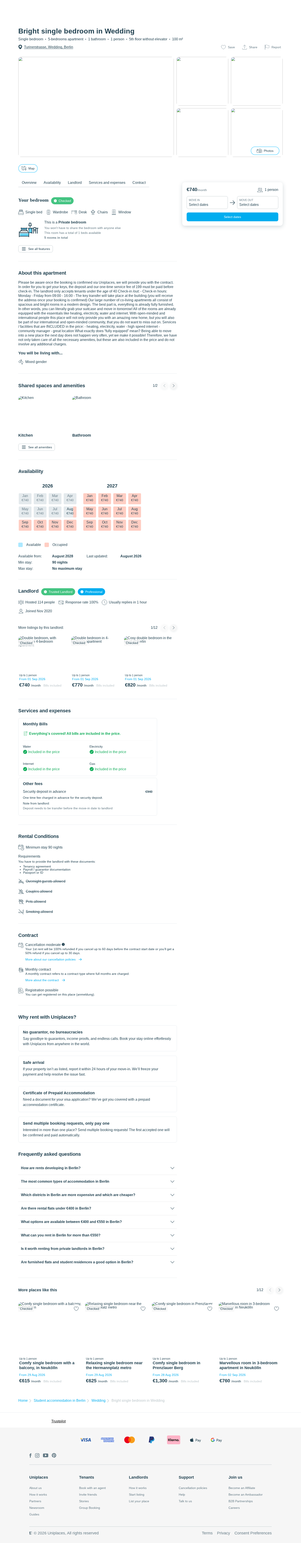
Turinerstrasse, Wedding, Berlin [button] (48, 47)
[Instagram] (37, 1455)
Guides (34, 1514)
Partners (35, 1501)
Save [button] (231, 47)
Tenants (86, 1477)
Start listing (136, 1494)
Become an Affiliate (242, 1487)
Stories (84, 1501)
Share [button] (253, 47)
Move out (246, 200)
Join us (235, 1477)
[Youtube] (45, 1456)
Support (186, 1477)
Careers (234, 1507)
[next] (61, 654)
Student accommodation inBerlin (59, 1400)
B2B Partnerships (241, 1501)
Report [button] (276, 47)
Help (182, 1494)
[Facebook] (30, 1455)
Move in (194, 200)
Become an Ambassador (246, 1494)
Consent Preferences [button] (253, 1533)
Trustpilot (58, 1421)
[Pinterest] (54, 1455)
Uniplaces (38, 1477)
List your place (139, 1501)
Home (23, 1400)
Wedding (98, 1400)
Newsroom (36, 1507)
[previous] (24, 654)
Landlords (138, 1477)
